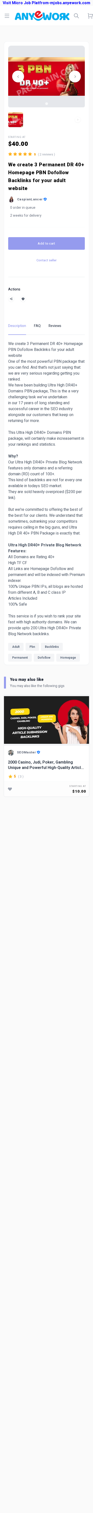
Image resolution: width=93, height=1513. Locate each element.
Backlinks (52, 647)
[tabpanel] (46, 502)
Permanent (20, 657)
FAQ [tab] (37, 325)
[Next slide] (75, 76)
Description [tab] (17, 325)
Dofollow (44, 657)
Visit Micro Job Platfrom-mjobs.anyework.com (46, 3)
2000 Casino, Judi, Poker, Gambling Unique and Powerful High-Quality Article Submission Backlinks (45, 765)
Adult (16, 647)
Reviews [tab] (55, 325)
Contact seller (46, 260)
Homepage (68, 657)
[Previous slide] (18, 76)
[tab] (46, 103)
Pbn (32, 647)
